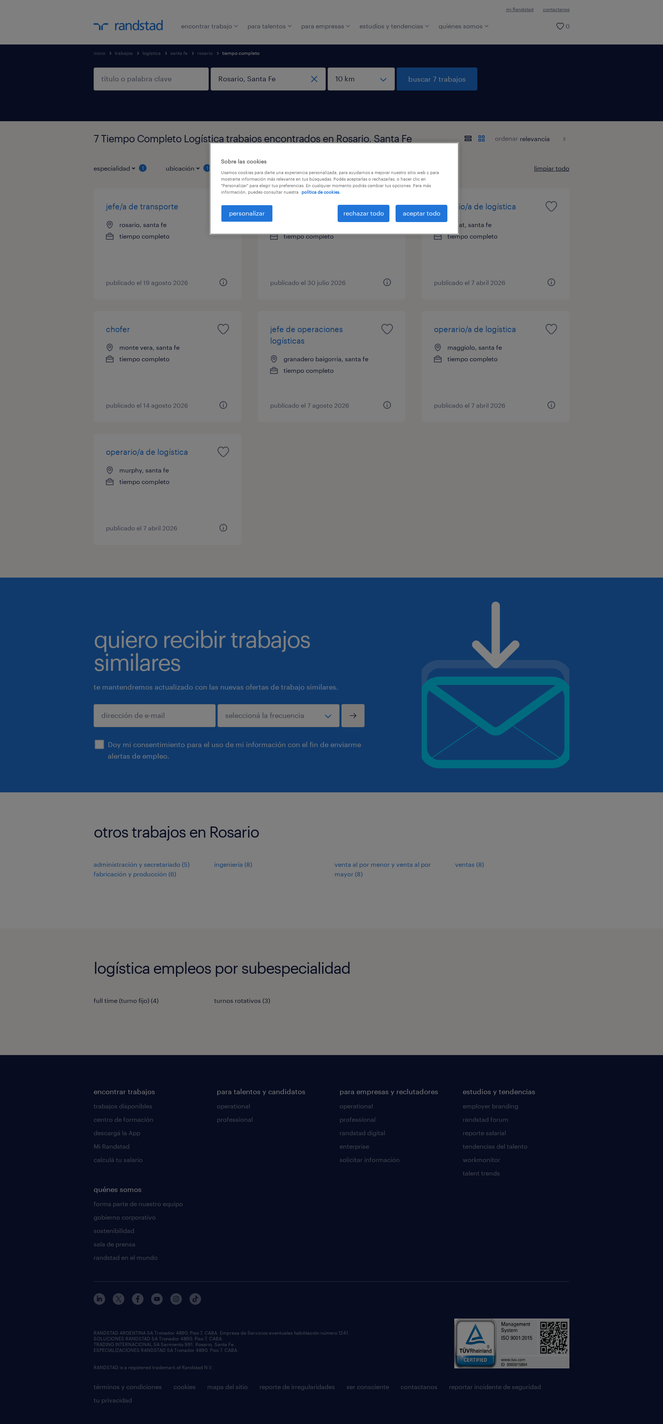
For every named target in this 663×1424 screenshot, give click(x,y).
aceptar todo (421, 213)
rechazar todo (363, 213)
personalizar (247, 213)
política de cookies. (321, 191)
